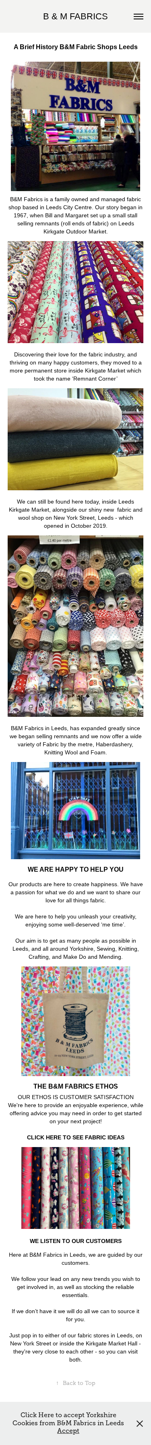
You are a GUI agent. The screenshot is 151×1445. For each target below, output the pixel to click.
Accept (68, 1431)
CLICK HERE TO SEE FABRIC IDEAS (75, 1137)
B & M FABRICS (75, 16)
